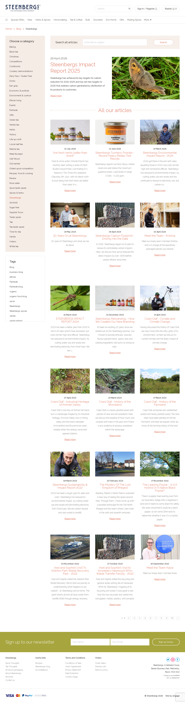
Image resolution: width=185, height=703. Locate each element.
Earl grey (13, 86)
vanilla (13, 316)
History (12, 134)
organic (13, 291)
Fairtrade (13, 110)
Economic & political (19, 91)
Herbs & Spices (42, 20)
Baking (12, 47)
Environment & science (20, 95)
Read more (55, 95)
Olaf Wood (14, 159)
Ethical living (15, 100)
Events (12, 105)
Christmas (14, 57)
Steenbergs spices (18, 311)
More (147, 20)
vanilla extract (16, 321)
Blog (18, 29)
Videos (12, 241)
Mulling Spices (134, 20)
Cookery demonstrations (21, 71)
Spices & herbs (16, 193)
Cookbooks (14, 66)
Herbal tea (14, 125)
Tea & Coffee (76, 20)
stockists (13, 203)
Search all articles (66, 42)
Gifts (122, 20)
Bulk (88, 20)
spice (12, 301)
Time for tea (15, 232)
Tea (11, 222)
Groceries (98, 20)
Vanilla (12, 237)
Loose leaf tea (16, 144)
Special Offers (17, 20)
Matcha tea (14, 149)
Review (12, 178)
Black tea (13, 52)
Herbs (12, 130)
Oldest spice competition (21, 168)
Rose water (14, 183)
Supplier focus (16, 212)
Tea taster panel (16, 227)
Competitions (15, 61)
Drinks (12, 81)
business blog (16, 272)
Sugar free (14, 207)
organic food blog (18, 296)
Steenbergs (15, 198)
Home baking (60, 20)
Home (8, 29)
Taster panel (15, 217)
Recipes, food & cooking (21, 173)
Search (163, 42)
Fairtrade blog (16, 287)
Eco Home (111, 20)
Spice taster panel (17, 188)
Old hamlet (14, 164)
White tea (13, 246)
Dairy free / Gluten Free (20, 76)
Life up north (15, 139)
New (30, 20)
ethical (13, 277)
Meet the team (16, 154)
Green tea (14, 120)
